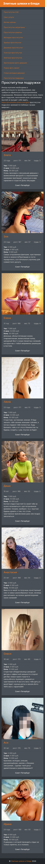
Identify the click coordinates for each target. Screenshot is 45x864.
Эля (6, 236)
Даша (7, 485)
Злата (7, 155)
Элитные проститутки (13, 58)
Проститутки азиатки (13, 32)
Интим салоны (10, 22)
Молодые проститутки (13, 37)
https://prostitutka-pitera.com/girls (15, 102)
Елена (7, 317)
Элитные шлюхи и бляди (21, 3)
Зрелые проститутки (12, 43)
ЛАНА (7, 401)
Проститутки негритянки (14, 27)
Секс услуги (9, 17)
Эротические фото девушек (15, 63)
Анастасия (10, 572)
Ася (6, 742)
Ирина (8, 824)
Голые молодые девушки (14, 73)
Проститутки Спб (11, 12)
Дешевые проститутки (13, 48)
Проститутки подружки (14, 78)
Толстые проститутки (13, 53)
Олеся (7, 653)
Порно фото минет (11, 68)
